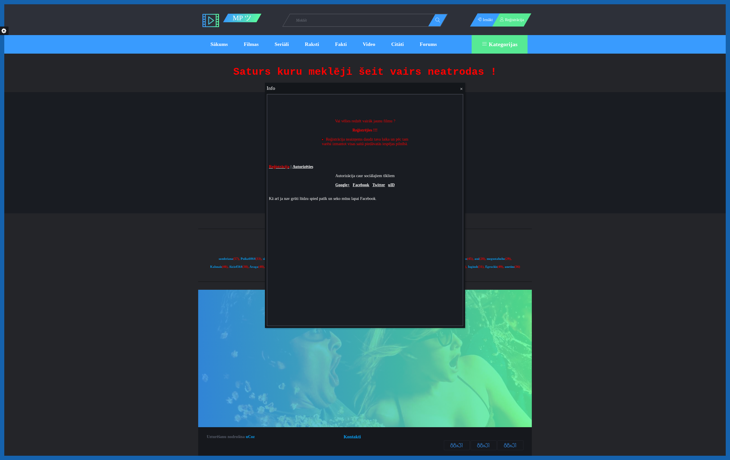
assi (476, 258)
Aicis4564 (235, 266)
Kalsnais (216, 266)
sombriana (226, 258)
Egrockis (491, 266)
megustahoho (496, 258)
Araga (254, 266)
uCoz (250, 437)
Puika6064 (248, 258)
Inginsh (473, 266)
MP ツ (242, 18)
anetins (509, 266)
